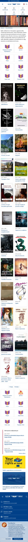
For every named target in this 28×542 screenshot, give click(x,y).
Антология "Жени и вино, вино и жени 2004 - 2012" (6, 379)
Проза (7, 60)
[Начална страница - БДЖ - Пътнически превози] (14, 496)
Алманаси (21, 60)
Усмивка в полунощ (6, 279)
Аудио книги (20, 70)
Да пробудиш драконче (4, 130)
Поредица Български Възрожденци (7, 50)
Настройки (8, 538)
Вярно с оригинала (20, 328)
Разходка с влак (20, 79)
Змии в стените (19, 255)
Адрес (16, 303)
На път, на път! (5, 155)
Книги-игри (7, 79)
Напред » (16, 386)
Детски (21, 49)
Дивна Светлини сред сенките (19, 105)
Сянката (3, 255)
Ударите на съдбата (20, 230)
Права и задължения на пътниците (12, 470)
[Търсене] (26, 4)
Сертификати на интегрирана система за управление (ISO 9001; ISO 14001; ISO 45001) (13, 488)
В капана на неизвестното (5, 231)
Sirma (16, 279)
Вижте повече (22, 453)
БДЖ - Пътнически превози (13, 0)
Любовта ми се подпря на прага (5, 329)
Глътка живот (19, 354)
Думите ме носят (6, 354)
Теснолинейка (19, 130)
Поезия (7, 70)
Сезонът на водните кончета (7, 304)
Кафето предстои (20, 378)
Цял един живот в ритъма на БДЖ (20, 205)
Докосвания (4, 104)
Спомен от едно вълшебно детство (6, 205)
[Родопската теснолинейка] (24, 4)
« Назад (11, 386)
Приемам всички (17, 538)
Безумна (17, 155)
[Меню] (2, 4)
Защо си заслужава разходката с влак (20, 180)
